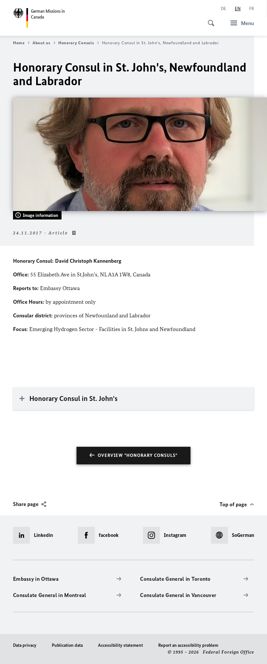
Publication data (67, 645)
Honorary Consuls (76, 42)
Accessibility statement (120, 645)
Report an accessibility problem (188, 645)
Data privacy (24, 645)
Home (19, 42)
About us (41, 42)
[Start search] (209, 19)
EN (238, 8)
